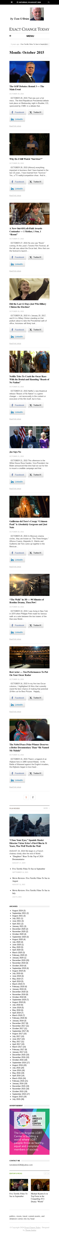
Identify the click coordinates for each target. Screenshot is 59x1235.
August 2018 (17, 1002)
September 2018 (19, 1000)
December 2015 (18, 1086)
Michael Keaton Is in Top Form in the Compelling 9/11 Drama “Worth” (39, 1197)
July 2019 (16, 973)
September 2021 (19, 913)
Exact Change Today (32, 1227)
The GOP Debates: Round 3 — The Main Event (26, 88)
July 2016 (16, 1068)
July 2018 (16, 1005)
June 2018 (16, 1007)
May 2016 (16, 1073)
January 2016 (17, 1083)
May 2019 (16, 979)
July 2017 (16, 1036)
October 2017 (17, 1028)
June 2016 (16, 1070)
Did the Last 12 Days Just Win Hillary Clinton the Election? (27, 305)
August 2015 (17, 1097)
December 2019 (18, 960)
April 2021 (16, 924)
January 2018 (17, 1021)
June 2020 (16, 945)
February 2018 (18, 1018)
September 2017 (19, 1031)
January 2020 (17, 958)
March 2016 (17, 1078)
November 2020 (18, 931)
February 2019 (18, 986)
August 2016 (17, 1065)
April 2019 (16, 981)
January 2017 (17, 1052)
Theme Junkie (30, 1230)
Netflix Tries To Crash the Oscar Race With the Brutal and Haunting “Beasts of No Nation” (29, 379)
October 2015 (17, 1091)
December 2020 (18, 929)
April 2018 (16, 1013)
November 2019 (18, 963)
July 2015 (16, 1099)
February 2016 (18, 1081)
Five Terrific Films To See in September (34, 44)
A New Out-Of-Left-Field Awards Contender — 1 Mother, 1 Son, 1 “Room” (25, 231)
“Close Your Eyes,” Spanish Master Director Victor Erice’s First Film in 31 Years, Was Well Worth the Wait (28, 843)
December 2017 (18, 1023)
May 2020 (16, 947)
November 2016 (18, 1057)
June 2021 (16, 921)
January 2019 (17, 989)
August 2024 (17, 911)
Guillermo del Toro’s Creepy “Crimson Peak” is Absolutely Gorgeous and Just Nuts (28, 524)
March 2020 (17, 952)
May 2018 (16, 1010)
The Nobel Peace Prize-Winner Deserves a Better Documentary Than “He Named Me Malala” (29, 747)
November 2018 (18, 994)
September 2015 (19, 1094)
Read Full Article (15, 126)
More (46, 808)
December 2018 (18, 992)
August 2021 (17, 916)
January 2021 (17, 926)
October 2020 (17, 934)
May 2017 (16, 1042)
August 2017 (17, 1034)
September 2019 (19, 968)
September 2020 (19, 937)
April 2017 (16, 1044)
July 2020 (16, 942)
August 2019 (17, 971)
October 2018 (17, 997)
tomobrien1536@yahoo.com (21, 1165)
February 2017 (18, 1049)
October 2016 (17, 1060)
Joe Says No (15, 451)
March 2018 (17, 1015)
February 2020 (18, 955)
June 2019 (16, 976)
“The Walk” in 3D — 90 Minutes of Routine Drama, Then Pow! (26, 601)
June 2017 (16, 1039)
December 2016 (18, 1055)
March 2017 (17, 1047)
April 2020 (16, 950)
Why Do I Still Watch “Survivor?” (26, 158)
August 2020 (17, 939)
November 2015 (18, 1089)
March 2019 (17, 984)
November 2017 (18, 1026)
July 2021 (16, 918)
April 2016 (16, 1076)
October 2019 (17, 966)
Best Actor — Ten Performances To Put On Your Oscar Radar (28, 673)
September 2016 (19, 1063)
